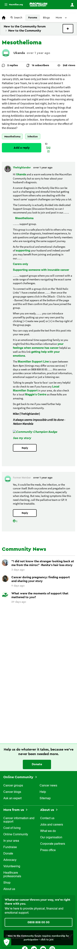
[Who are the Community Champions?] (35, 431)
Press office (48, 850)
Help (43, 792)
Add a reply (22, 147)
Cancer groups (13, 785)
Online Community (18, 777)
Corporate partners (52, 843)
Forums (32, 17)
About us (9, 889)
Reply (25, 448)
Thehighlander (22, 167)
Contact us (47, 818)
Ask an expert (12, 798)
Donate (37, 764)
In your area (11, 840)
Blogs (46, 17)
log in (48, 149)
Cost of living (12, 828)
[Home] (38, 4)
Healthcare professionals (12, 874)
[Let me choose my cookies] (6, 942)
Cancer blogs (12, 792)
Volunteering (11, 866)
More (12, 5)
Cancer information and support (18, 820)
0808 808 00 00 (38, 922)
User (72, 5)
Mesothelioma (12, 136)
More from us (14, 809)
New (68, 28)
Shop (6, 882)
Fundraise (10, 847)
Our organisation (51, 837)
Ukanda (19, 52)
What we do (48, 831)
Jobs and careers (51, 824)
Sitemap (45, 798)
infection (32, 136)
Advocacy (9, 860)
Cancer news (48, 785)
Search (18, 17)
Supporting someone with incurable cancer (41, 270)
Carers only (20, 264)
